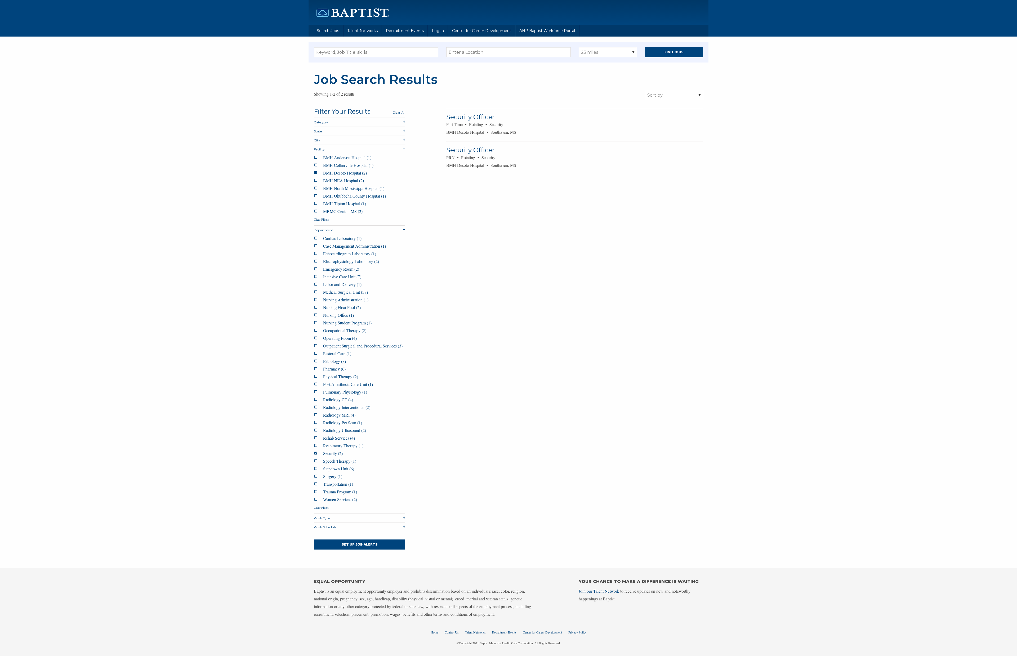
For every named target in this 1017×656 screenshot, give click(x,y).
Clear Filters (321, 219)
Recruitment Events (405, 30)
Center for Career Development (481, 30)
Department (323, 230)
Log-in (438, 30)
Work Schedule (325, 527)
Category (321, 122)
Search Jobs (328, 30)
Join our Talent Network (599, 591)
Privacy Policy (577, 632)
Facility (319, 149)
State (318, 131)
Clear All (398, 112)
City (317, 140)
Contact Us (452, 632)
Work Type (322, 518)
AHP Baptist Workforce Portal (547, 30)
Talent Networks (362, 30)
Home (434, 632)
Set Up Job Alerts (360, 544)
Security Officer (470, 117)
